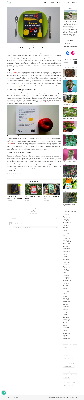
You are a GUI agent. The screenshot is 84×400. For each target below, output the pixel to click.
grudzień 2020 (66, 316)
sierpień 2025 (66, 225)
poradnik (66, 371)
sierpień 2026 (66, 214)
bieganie (66, 347)
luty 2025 (65, 235)
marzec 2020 (66, 328)
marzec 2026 (66, 219)
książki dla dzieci (68, 358)
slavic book (67, 382)
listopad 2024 (66, 240)
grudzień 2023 (66, 258)
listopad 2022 (66, 278)
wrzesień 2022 (66, 282)
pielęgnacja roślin (69, 366)
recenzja (16, 176)
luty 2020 (65, 330)
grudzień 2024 (66, 238)
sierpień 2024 (66, 245)
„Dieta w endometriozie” (45, 101)
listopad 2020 (66, 317)
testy (74, 382)
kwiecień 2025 (66, 232)
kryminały (66, 355)
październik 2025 (67, 222)
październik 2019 (67, 337)
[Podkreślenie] (18, 227)
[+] (33, 227)
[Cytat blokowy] (26, 227)
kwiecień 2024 (66, 251)
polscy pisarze (68, 369)
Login (56, 218)
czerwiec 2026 (66, 217)
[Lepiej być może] (9, 2)
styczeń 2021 (66, 314)
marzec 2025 (66, 233)
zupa (65, 388)
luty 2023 (65, 274)
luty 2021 (65, 312)
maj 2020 (65, 325)
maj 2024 (65, 249)
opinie (65, 363)
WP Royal (16, 397)
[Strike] (20, 227)
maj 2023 (65, 269)
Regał (52, 2)
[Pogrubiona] (15, 227)
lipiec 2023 (65, 266)
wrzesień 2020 (66, 319)
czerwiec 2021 (66, 306)
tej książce (10, 143)
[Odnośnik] (29, 227)
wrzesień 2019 (66, 338)
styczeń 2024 (66, 256)
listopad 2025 (66, 220)
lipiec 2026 (65, 216)
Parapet (73, 2)
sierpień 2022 (66, 283)
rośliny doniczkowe (69, 380)
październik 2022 (67, 280)
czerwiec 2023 (66, 267)
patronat (72, 363)
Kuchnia (59, 2)
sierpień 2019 (66, 340)
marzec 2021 (66, 311)
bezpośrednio (53, 55)
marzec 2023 (66, 272)
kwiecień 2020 (66, 327)
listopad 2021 (66, 298)
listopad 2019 (66, 335)
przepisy (73, 371)
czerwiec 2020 (66, 324)
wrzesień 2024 (66, 243)
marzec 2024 (66, 253)
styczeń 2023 (66, 275)
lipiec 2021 (65, 304)
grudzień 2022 (66, 277)
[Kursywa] (16, 227)
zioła (70, 385)
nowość (15, 72)
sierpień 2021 (66, 303)
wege (65, 385)
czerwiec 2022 (66, 286)
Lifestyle (46, 2)
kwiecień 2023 (66, 270)
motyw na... (67, 360)
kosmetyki (66, 352)
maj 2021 (65, 307)
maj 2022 (65, 288)
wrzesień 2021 (66, 301)
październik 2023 (67, 261)
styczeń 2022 (66, 295)
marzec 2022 (66, 291)
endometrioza (10, 176)
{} (31, 227)
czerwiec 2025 (66, 228)
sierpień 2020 (66, 320)
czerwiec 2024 (66, 248)
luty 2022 (65, 293)
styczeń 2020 (66, 332)
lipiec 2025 (65, 227)
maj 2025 (65, 230)
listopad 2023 (66, 259)
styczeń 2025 (66, 237)
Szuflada (66, 2)
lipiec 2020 (65, 322)
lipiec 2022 (65, 285)
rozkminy (66, 377)
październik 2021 (67, 299)
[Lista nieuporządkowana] (24, 227)
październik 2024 (67, 241)
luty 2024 (65, 254)
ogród (74, 360)
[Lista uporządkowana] (22, 227)
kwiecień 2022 (66, 290)
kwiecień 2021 (66, 309)
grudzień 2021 (66, 296)
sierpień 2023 (66, 264)
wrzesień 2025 (66, 224)
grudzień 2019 (66, 333)
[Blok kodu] (27, 227)
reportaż (73, 374)
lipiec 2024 (65, 246)
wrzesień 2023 (66, 262)
